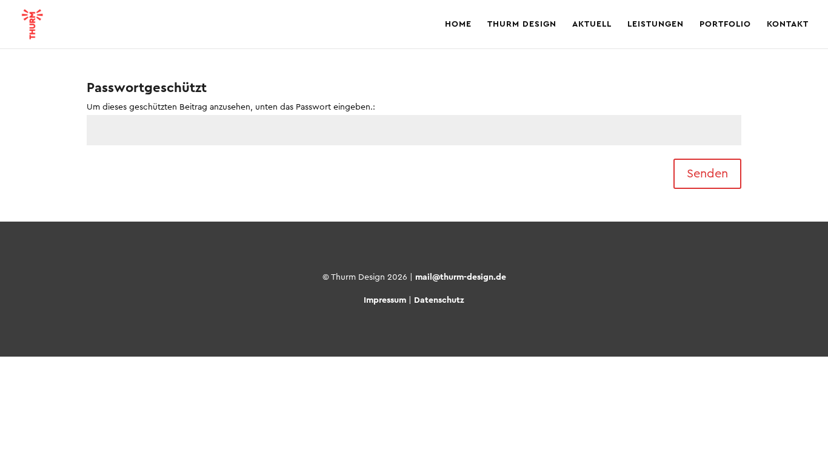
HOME (458, 24)
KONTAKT (788, 24)
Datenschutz (439, 300)
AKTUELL (592, 24)
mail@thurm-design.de (460, 277)
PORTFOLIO (725, 24)
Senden (707, 174)
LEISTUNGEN (655, 24)
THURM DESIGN (521, 24)
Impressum (385, 300)
